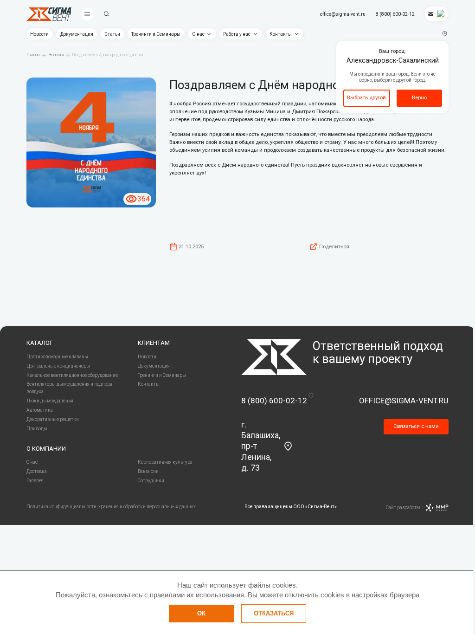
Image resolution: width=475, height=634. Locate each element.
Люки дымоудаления (49, 400)
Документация (76, 34)
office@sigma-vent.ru (343, 14)
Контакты (281, 34)
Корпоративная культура (165, 462)
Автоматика (39, 410)
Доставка (36, 471)
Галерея (35, 480)
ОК (201, 613)
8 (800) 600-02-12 (395, 14)
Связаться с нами (416, 426)
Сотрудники (151, 480)
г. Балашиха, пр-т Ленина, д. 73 (260, 446)
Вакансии (148, 471)
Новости (39, 34)
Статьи (112, 34)
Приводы (36, 428)
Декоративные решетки (52, 419)
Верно (419, 97)
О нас (198, 34)
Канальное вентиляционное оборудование (72, 375)
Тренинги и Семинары (155, 34)
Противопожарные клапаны (57, 356)
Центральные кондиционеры (58, 366)
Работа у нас (236, 34)
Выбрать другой (366, 97)
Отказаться (274, 613)
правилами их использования (197, 595)
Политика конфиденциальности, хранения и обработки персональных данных (111, 506)
